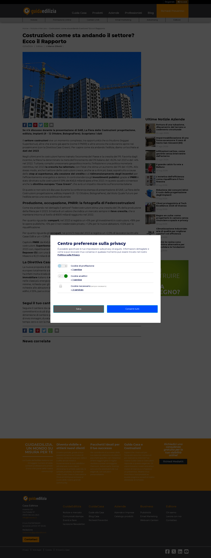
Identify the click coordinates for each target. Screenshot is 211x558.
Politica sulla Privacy (69, 255)
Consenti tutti (132, 309)
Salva (78, 309)
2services (77, 290)
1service (76, 269)
